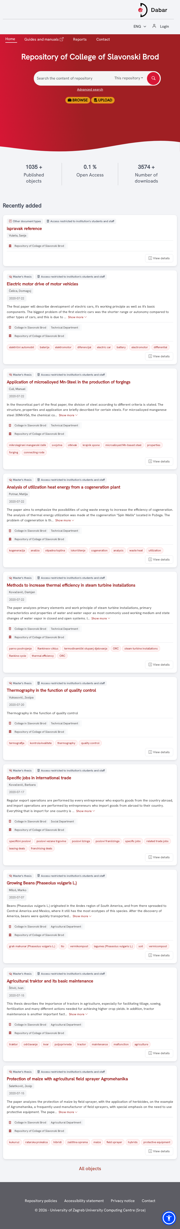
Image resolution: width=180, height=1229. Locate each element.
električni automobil (21, 347)
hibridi (57, 1142)
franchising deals (41, 848)
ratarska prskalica (36, 1142)
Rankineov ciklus (48, 648)
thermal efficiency (43, 656)
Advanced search (90, 89)
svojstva (57, 445)
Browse (79, 100)
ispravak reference (24, 228)
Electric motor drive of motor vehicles (42, 283)
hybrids (133, 1142)
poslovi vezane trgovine (51, 841)
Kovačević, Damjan (22, 592)
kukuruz (14, 1142)
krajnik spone (91, 445)
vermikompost (79, 946)
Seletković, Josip (20, 1086)
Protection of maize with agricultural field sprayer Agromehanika (67, 1078)
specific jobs (133, 841)
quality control (90, 743)
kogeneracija (17, 550)
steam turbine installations (141, 648)
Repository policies (41, 1200)
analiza (35, 550)
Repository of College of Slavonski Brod (39, 246)
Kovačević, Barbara (22, 785)
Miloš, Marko (17, 890)
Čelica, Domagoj (20, 291)
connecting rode (34, 452)
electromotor (139, 347)
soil (141, 946)
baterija (44, 347)
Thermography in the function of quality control (51, 690)
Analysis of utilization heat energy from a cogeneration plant (63, 487)
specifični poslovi (20, 841)
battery (121, 347)
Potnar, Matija (18, 494)
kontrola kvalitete (41, 743)
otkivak (72, 445)
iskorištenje (78, 550)
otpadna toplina (55, 550)
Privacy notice (123, 1200)
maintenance (100, 1044)
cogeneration (99, 550)
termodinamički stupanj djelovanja (85, 648)
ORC (116, 648)
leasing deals (17, 848)
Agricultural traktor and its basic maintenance (50, 981)
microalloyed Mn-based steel (123, 445)
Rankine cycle (17, 656)
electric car (104, 347)
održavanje (31, 1044)
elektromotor (63, 347)
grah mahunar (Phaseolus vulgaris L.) (32, 946)
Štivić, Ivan (16, 988)
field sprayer (114, 1142)
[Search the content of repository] (153, 78)
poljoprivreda (63, 1044)
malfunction (121, 1044)
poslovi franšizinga (107, 841)
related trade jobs (157, 841)
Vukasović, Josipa (21, 697)
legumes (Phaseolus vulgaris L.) (113, 946)
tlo (62, 946)
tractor (81, 1044)
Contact (103, 39)
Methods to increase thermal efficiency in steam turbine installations (71, 585)
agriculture (141, 1044)
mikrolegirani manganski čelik (27, 445)
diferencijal (84, 347)
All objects (90, 1168)
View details (161, 258)
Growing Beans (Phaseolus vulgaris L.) (42, 882)
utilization (155, 550)
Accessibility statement (84, 1200)
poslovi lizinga (81, 841)
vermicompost (158, 946)
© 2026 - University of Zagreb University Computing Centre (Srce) (90, 1210)
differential (160, 347)
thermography (66, 743)
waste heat (136, 550)
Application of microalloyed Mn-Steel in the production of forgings (68, 382)
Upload (104, 100)
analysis (118, 550)
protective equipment (156, 1142)
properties (153, 445)
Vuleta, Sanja (17, 235)
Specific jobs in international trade (39, 777)
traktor (13, 1044)
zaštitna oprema (78, 1142)
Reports (80, 39)
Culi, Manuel (17, 389)
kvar (46, 1044)
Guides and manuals (44, 39)
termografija (16, 743)
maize (97, 1142)
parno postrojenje (20, 648)
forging (13, 452)
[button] (169, 1218)
